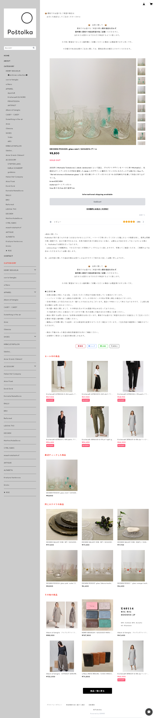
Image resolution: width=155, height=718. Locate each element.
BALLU (8, 195)
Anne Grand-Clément (15, 155)
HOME (6, 56)
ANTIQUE (10, 232)
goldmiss (11, 172)
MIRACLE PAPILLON (14, 146)
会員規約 (92, 705)
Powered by (95, 713)
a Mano (9, 84)
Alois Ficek (10, 181)
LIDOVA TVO (11, 209)
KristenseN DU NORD (17, 97)
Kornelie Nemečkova (14, 191)
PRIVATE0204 (14, 101)
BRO (7, 200)
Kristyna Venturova (14, 241)
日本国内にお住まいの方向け (97, 209)
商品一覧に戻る (97, 691)
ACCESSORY (11, 160)
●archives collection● (18, 75)
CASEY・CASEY (12, 115)
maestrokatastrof (13, 227)
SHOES (9, 133)
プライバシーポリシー (54, 705)
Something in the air (14, 119)
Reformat (10, 204)
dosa (8, 124)
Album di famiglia (13, 110)
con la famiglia (12, 80)
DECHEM (9, 214)
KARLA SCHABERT (15, 168)
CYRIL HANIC (11, 223)
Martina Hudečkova (14, 218)
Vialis (10, 137)
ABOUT (7, 61)
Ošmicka (9, 128)
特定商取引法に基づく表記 (75, 705)
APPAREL (9, 89)
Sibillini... (9, 150)
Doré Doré (10, 186)
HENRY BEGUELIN (13, 71)
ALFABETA (10, 237)
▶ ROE (9, 251)
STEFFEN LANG (14, 164)
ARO (9, 141)
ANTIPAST (12, 105)
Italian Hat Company (14, 177)
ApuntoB (11, 93)
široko (8, 246)
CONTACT (8, 256)
